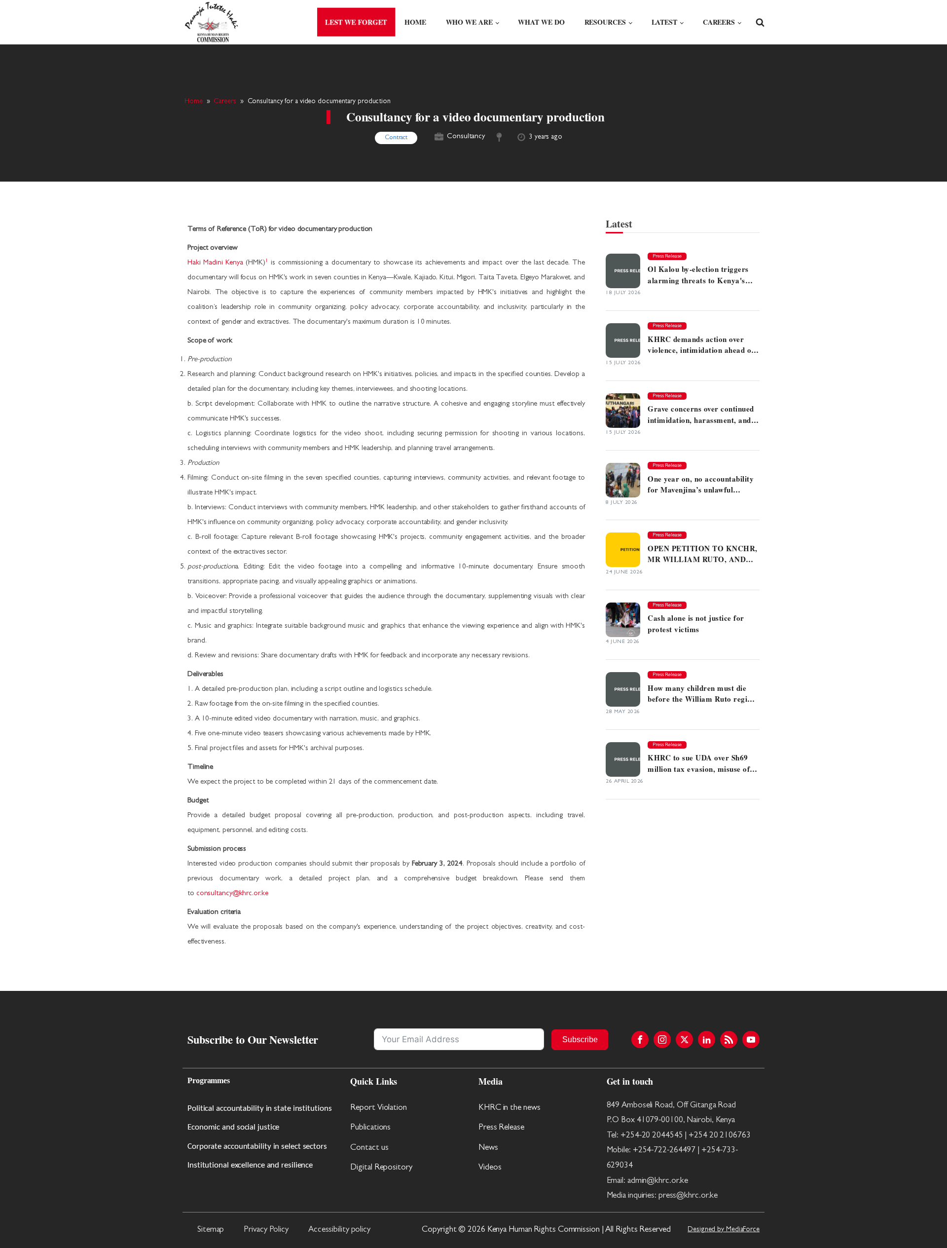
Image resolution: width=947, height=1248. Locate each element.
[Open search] (760, 22)
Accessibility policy (339, 1230)
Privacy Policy (266, 1230)
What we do (541, 22)
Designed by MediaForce (724, 1229)
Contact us (369, 1148)
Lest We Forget (356, 22)
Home (415, 22)
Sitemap (210, 1230)
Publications (370, 1128)
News (488, 1148)
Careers (719, 22)
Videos (489, 1168)
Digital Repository (381, 1168)
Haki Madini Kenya (215, 263)
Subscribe (580, 1039)
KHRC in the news (509, 1108)
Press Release (501, 1128)
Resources (605, 22)
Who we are (469, 22)
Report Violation (378, 1108)
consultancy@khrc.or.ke (232, 894)
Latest (664, 22)
